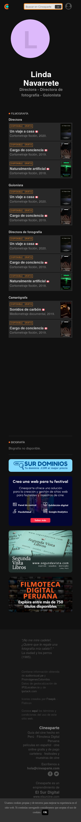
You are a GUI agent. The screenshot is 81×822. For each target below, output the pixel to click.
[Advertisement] (40, 387)
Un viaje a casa (22, 131)
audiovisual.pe (34, 675)
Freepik (51, 699)
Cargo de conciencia (27, 149)
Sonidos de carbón (25, 309)
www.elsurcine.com (46, 796)
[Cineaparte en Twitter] (56, 773)
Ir (58, 6)
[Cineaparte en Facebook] (50, 773)
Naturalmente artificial (28, 168)
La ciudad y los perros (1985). (37, 655)
